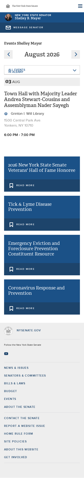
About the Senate (19, 407)
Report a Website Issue (24, 426)
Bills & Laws (14, 383)
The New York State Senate (25, 6)
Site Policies (15, 441)
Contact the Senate (22, 418)
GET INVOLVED (15, 457)
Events (10, 399)
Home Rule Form (18, 433)
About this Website (21, 449)
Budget (10, 391)
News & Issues (16, 368)
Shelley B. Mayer (28, 18)
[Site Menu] (80, 6)
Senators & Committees (25, 375)
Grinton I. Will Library (27, 114)
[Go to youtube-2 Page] (6, 354)
